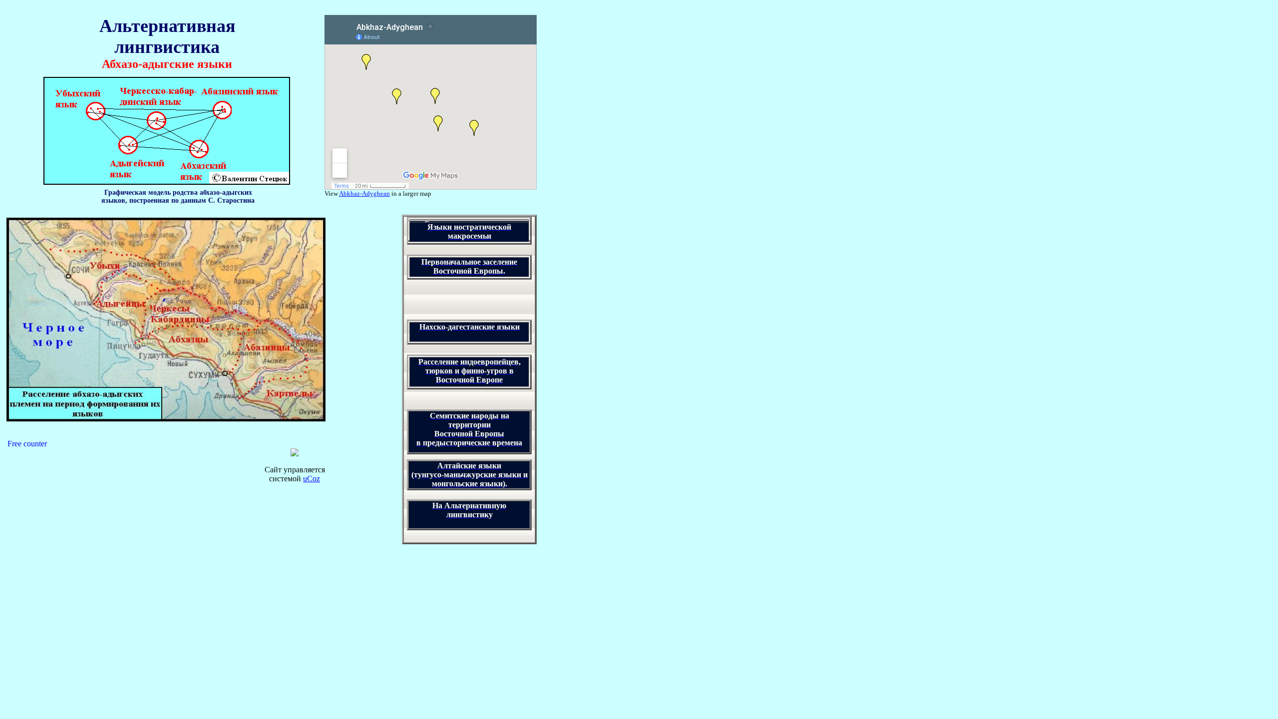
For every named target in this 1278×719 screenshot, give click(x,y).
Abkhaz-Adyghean (364, 193)
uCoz (311, 478)
